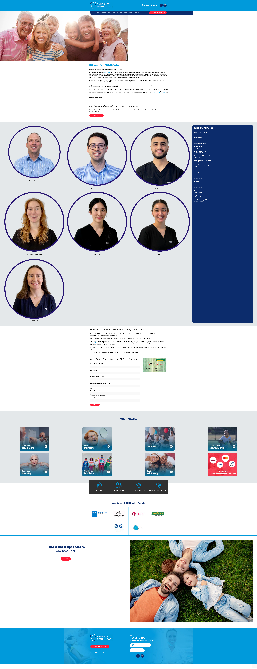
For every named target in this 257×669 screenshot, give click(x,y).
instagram (165, 5)
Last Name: (118, 365)
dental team (107, 72)
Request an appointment (158, 92)
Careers (131, 12)
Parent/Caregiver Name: (97, 398)
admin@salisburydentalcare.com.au (142, 640)
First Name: (93, 365)
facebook (161, 5)
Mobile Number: (94, 391)
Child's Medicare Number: (97, 376)
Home (97, 12)
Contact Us (138, 12)
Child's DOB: (93, 370)
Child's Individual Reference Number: (100, 383)
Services (119, 12)
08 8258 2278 (151, 5)
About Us (103, 12)
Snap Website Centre (101, 654)
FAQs (125, 12)
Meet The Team (111, 12)
